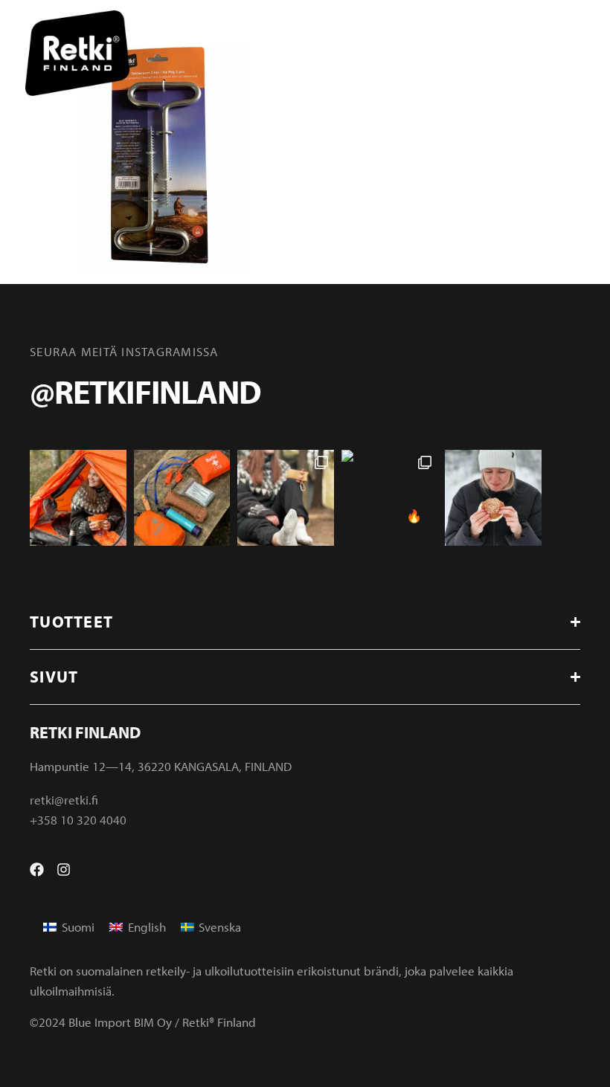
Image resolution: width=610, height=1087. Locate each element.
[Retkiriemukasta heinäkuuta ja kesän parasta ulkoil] (78, 498)
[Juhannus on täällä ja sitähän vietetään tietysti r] (182, 498)
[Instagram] (64, 869)
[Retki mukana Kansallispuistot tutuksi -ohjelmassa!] (389, 498)
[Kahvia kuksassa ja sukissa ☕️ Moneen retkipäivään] (285, 498)
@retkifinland (145, 391)
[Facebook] (37, 869)
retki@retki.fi (64, 799)
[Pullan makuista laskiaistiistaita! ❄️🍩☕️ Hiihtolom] (493, 498)
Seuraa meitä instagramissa (124, 351)
